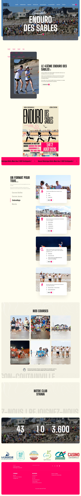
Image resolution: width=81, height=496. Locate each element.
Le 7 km (34, 333)
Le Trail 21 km (56, 333)
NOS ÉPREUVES (34, 473)
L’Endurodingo (15, 360)
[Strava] (53, 466)
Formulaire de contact (36, 465)
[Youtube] (59, 466)
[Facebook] (57, 466)
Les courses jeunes (37, 358)
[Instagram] (55, 466)
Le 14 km (14, 333)
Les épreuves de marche (58, 360)
